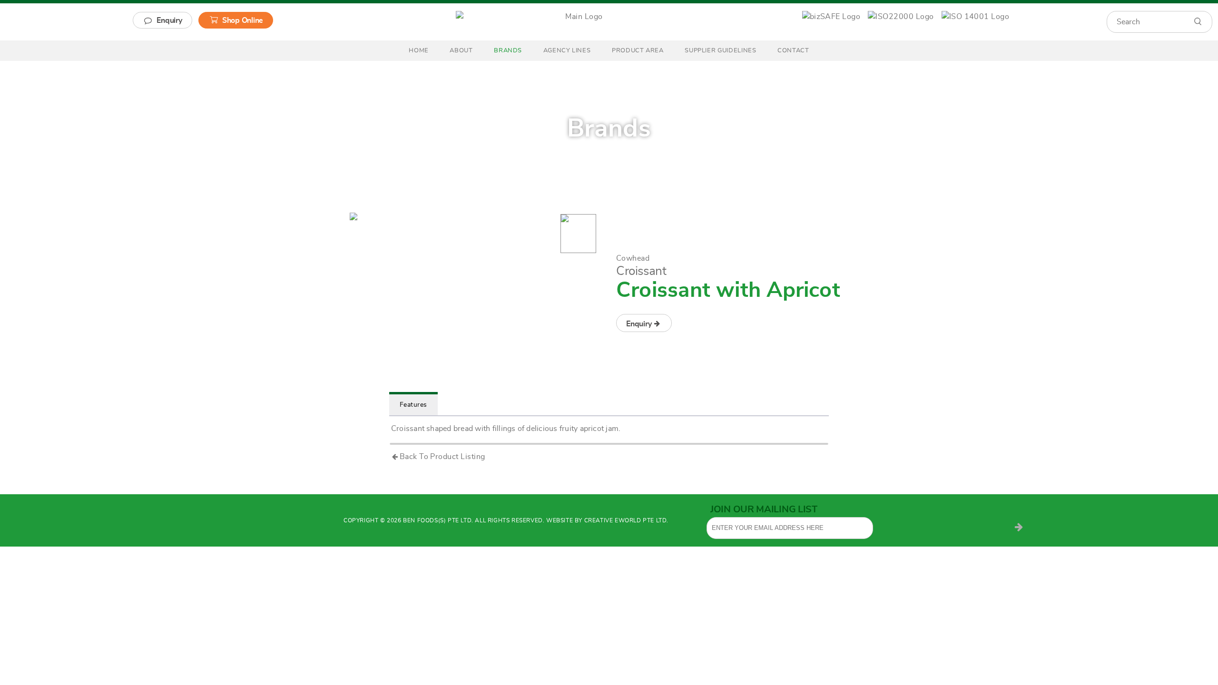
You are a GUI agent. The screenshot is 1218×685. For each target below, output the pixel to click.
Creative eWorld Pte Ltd (625, 520)
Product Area (638, 51)
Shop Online (242, 20)
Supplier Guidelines (720, 51)
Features (413, 404)
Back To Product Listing (442, 456)
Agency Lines (567, 51)
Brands (508, 51)
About (461, 51)
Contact (793, 51)
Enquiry (169, 20)
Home (419, 51)
